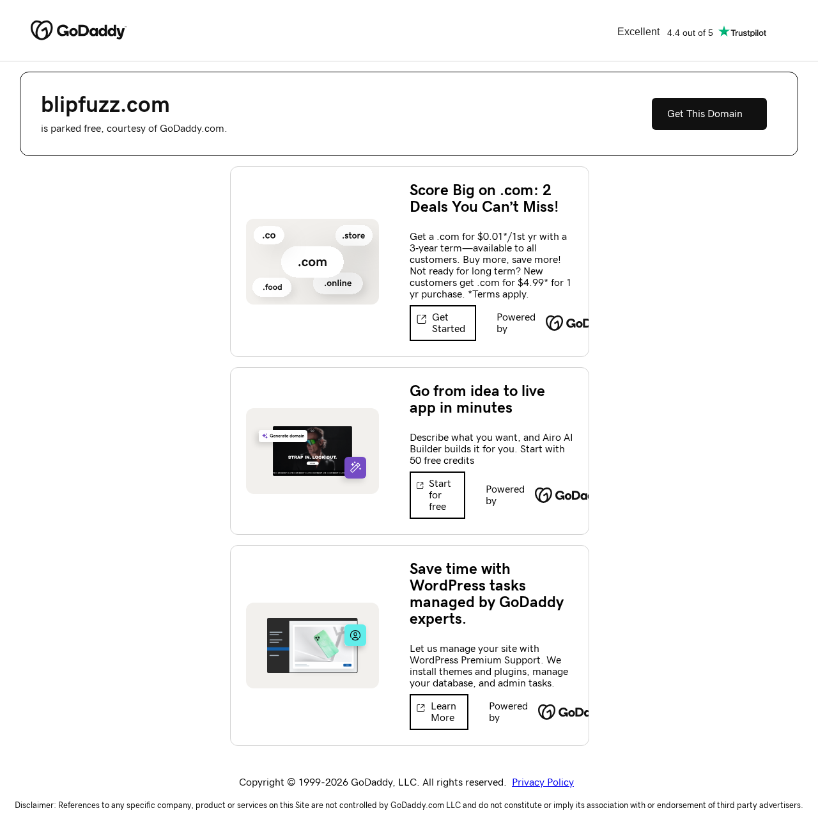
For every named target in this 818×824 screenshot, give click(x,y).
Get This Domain (705, 114)
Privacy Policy (543, 782)
